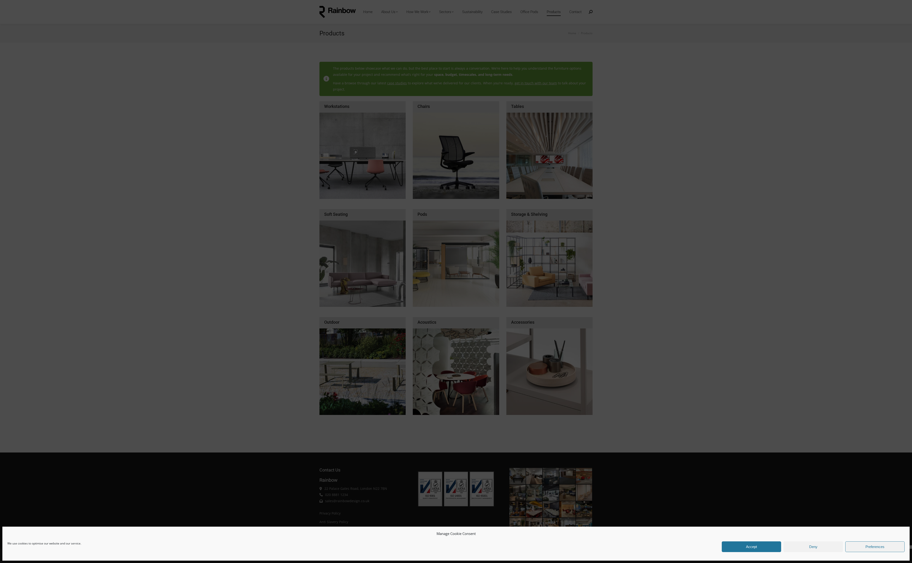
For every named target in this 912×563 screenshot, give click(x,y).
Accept (751, 547)
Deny (813, 547)
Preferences (874, 547)
